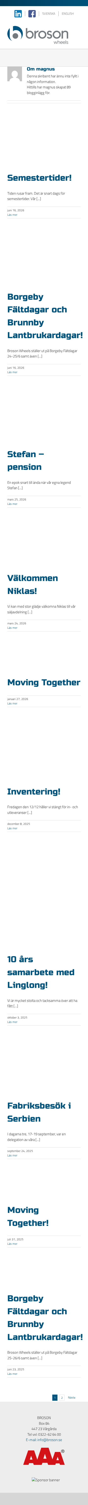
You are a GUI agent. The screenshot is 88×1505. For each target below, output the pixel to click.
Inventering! (33, 792)
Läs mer (12, 215)
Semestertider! (39, 178)
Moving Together (43, 682)
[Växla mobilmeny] (79, 28)
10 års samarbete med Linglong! (41, 972)
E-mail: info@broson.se (44, 1440)
